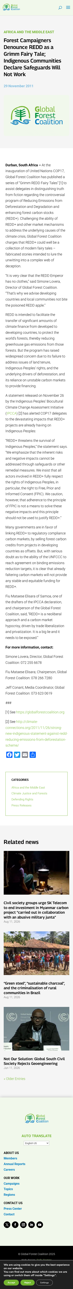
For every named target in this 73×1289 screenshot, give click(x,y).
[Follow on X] (7, 1224)
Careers (9, 1169)
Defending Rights (22, 799)
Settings (44, 1282)
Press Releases (21, 805)
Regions (9, 1195)
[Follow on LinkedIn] (31, 1224)
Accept (11, 1282)
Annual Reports (14, 1164)
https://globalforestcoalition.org (40, 712)
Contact (9, 1214)
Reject (27, 1282)
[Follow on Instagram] (23, 1224)
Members (10, 1158)
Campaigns (11, 1183)
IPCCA (12, 413)
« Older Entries (14, 1079)
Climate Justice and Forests (29, 793)
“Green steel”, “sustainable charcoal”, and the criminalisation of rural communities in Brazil (34, 988)
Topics (8, 1189)
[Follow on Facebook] (15, 1224)
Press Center (13, 1209)
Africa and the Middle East (29, 32)
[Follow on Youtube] (39, 1224)
